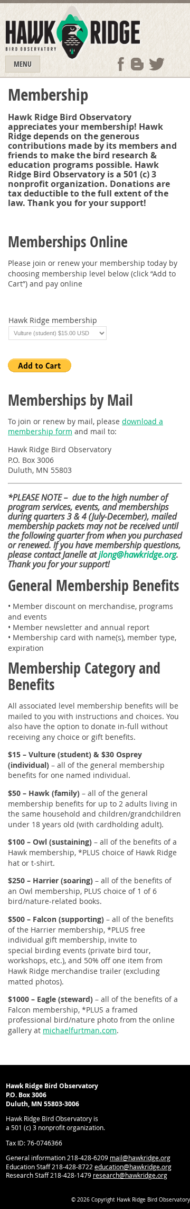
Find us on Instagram (176, 64)
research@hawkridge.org (130, 1175)
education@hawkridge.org (133, 1167)
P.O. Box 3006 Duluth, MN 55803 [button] (40, 465)
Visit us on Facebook (121, 64)
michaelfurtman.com (80, 1030)
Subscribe (137, 64)
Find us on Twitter (156, 64)
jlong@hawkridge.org (137, 554)
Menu (23, 64)
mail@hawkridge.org (140, 1158)
